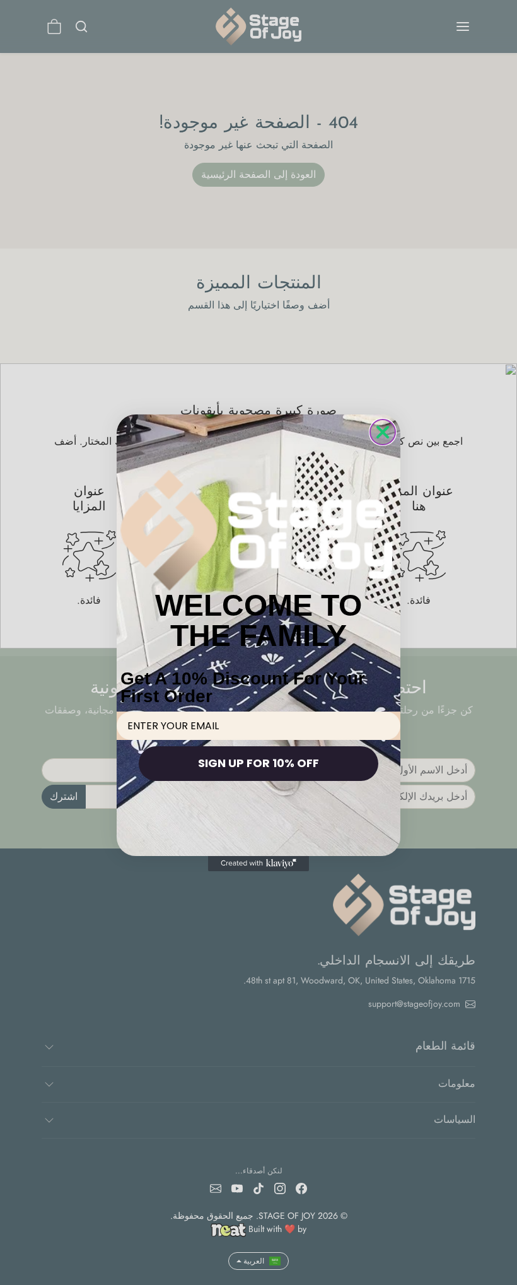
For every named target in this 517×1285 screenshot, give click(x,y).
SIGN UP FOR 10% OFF (258, 763)
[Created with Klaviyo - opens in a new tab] (258, 863)
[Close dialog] (382, 432)
